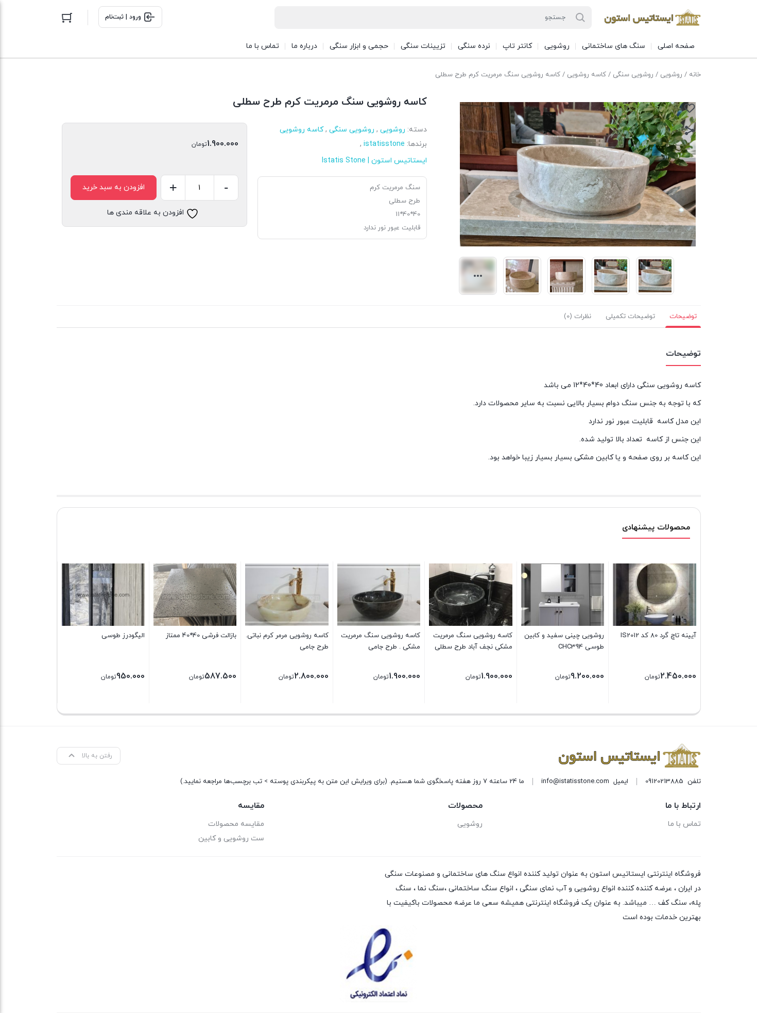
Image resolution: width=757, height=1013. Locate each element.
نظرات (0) (577, 316)
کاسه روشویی (586, 74)
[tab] (683, 316)
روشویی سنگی (633, 74)
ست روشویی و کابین (231, 838)
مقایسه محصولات (236, 824)
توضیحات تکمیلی (630, 316)
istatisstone (384, 144)
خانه (695, 74)
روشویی (671, 74)
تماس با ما (684, 824)
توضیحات (683, 316)
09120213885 (664, 781)
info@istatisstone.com (575, 781)
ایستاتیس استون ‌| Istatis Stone (374, 160)
